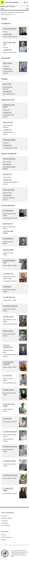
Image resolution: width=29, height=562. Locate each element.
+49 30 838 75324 (7, 34)
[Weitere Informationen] (23, 31)
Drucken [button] (4, 535)
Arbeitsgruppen (19, 12)
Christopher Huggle (9, 140)
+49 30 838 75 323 (7, 112)
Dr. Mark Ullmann (8, 390)
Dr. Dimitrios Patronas (10, 446)
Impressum (5, 520)
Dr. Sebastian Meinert (10, 431)
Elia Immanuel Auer (9, 159)
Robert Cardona (8, 331)
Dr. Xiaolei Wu (7, 418)
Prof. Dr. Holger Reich (10, 28)
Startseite (3, 12)
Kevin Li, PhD (7, 84)
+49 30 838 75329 (7, 164)
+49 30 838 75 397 (7, 69)
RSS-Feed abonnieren (8, 537)
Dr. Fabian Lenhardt (9, 461)
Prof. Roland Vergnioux (10, 306)
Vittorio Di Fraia (8, 122)
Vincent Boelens (8, 238)
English (4, 539)
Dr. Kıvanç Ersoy (8, 273)
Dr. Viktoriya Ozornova (10, 475)
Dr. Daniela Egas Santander (8, 363)
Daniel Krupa (7, 286)
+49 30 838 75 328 (7, 91)
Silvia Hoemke (7, 63)
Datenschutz (5, 523)
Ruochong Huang (8, 190)
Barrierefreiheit (6, 525)
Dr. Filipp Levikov (8, 316)
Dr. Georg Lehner (8, 210)
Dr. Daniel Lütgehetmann (7, 346)
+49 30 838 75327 (7, 130)
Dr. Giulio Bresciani (9, 297)
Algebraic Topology (5, 14)
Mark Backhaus (8, 224)
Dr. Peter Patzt (7, 375)
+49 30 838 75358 (7, 50)
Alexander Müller (8, 250)
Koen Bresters (7, 174)
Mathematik (11, 12)
